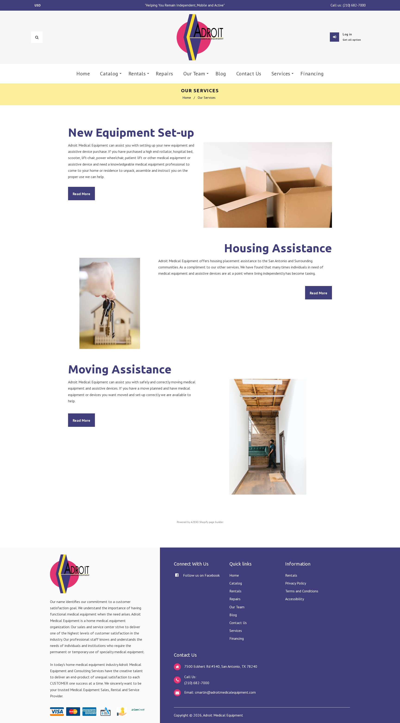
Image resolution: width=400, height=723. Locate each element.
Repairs (235, 599)
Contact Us (238, 622)
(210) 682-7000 (354, 5)
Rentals (235, 591)
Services (235, 630)
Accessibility (294, 599)
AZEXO (195, 522)
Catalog (235, 583)
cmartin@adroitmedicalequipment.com (225, 692)
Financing (236, 638)
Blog (233, 614)
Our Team (236, 607)
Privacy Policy (295, 583)
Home (187, 97)
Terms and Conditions (301, 591)
